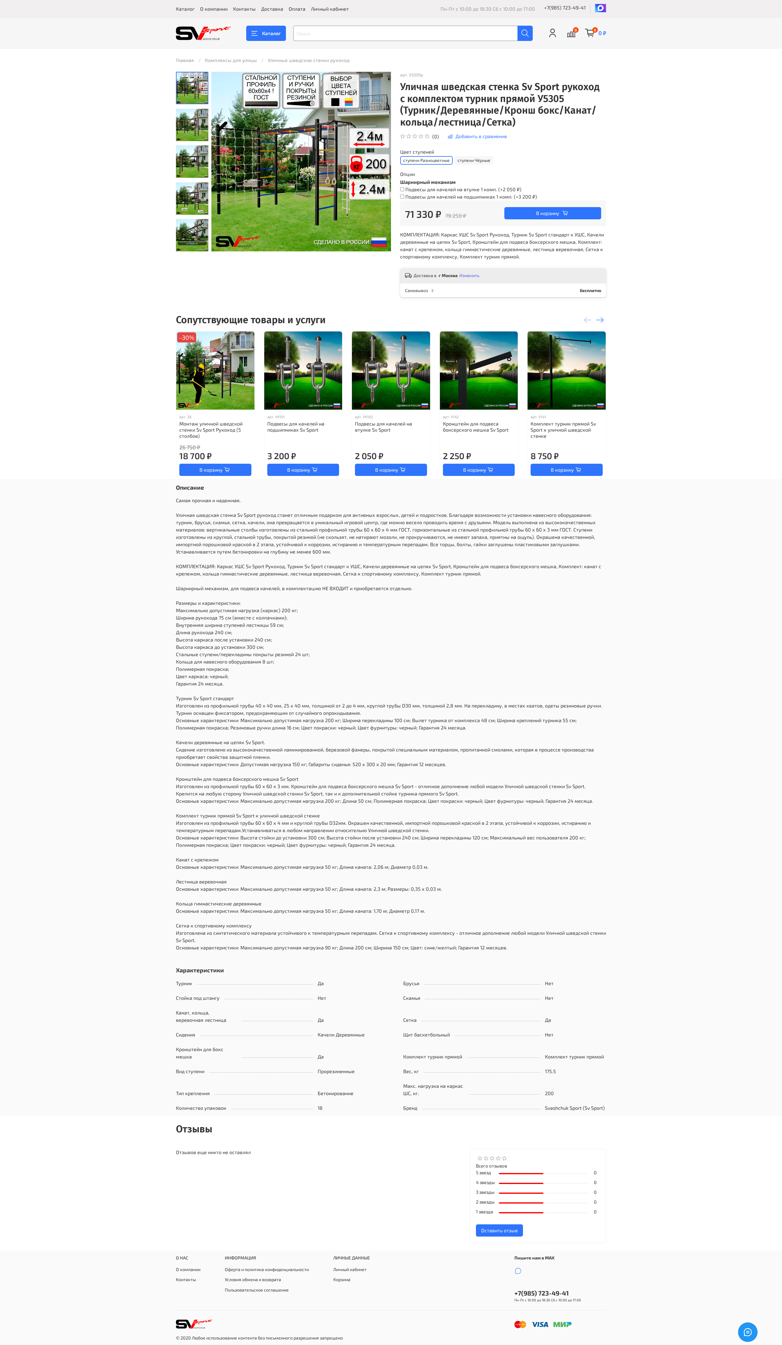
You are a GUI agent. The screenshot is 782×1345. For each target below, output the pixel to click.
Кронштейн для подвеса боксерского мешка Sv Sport (476, 426)
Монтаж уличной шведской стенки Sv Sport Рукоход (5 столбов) (211, 429)
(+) (463, 189)
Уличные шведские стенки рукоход (308, 60)
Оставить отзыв (499, 1230)
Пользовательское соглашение (257, 1289)
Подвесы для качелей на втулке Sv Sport (383, 426)
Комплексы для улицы (231, 60)
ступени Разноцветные (426, 160)
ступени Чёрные (474, 160)
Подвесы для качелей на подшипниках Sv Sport (295, 426)
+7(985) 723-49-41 (565, 7)
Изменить (469, 275)
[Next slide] (192, 243)
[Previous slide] (223, 161)
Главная (185, 60)
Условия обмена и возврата (253, 1279)
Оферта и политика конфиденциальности (267, 1269)
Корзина (341, 1279)
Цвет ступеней (417, 152)
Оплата (297, 9)
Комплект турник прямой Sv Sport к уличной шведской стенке (563, 429)
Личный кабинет (330, 9)
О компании (214, 9)
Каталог (185, 9)
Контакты (244, 9)
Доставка (272, 9)
